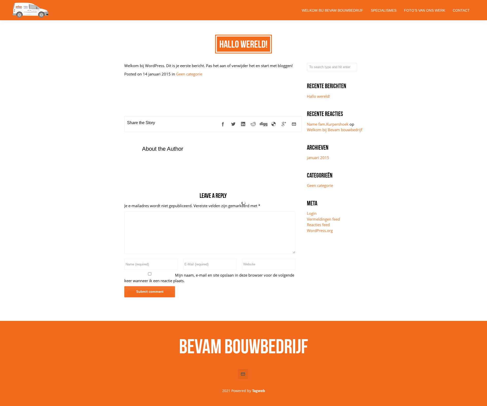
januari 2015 (318, 157)
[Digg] (263, 124)
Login (312, 213)
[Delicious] (274, 124)
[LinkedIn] (243, 124)
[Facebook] (223, 124)
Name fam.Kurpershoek (328, 124)
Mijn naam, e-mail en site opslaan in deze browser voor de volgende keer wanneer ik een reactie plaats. (209, 278)
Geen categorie (189, 73)
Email (243, 374)
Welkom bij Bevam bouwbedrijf (334, 129)
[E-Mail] (294, 124)
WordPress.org (320, 230)
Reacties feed (318, 224)
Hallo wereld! (318, 96)
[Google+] (284, 124)
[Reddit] (253, 124)
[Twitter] (233, 124)
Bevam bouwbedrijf (243, 346)
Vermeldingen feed (323, 219)
